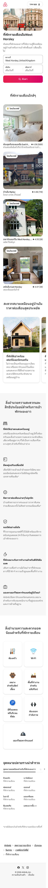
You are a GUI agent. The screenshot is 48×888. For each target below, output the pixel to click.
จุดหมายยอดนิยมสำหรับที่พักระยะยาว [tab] (19, 769)
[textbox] (13, 70)
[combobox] (23, 60)
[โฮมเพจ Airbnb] (5, 4)
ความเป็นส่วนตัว (19, 875)
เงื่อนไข (31, 875)
